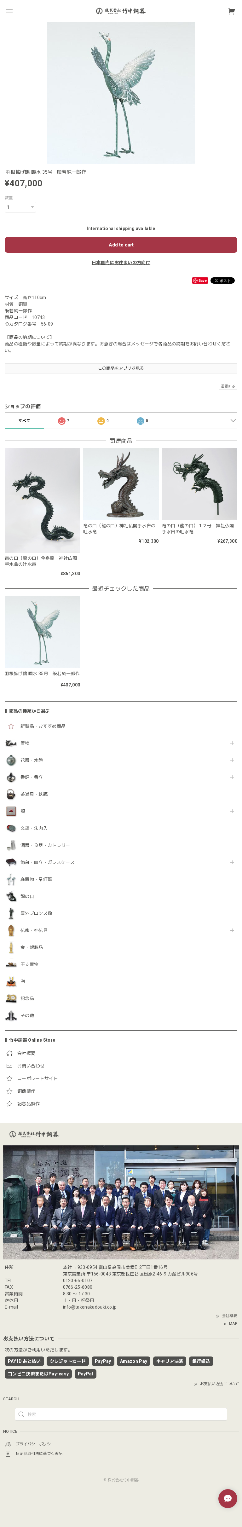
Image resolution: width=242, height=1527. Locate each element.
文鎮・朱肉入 (34, 828)
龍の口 (27, 896)
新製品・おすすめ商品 (43, 726)
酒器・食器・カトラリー (45, 845)
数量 (9, 197)
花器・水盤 (31, 760)
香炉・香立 (31, 777)
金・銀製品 (31, 947)
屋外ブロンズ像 (36, 913)
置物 (25, 743)
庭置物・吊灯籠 (36, 879)
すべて (24, 421)
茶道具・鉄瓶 (34, 794)
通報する (228, 386)
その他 (27, 1015)
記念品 (27, 998)
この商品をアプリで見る (121, 368)
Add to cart (121, 245)
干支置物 (29, 964)
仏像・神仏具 (34, 930)
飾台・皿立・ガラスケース (47, 862)
